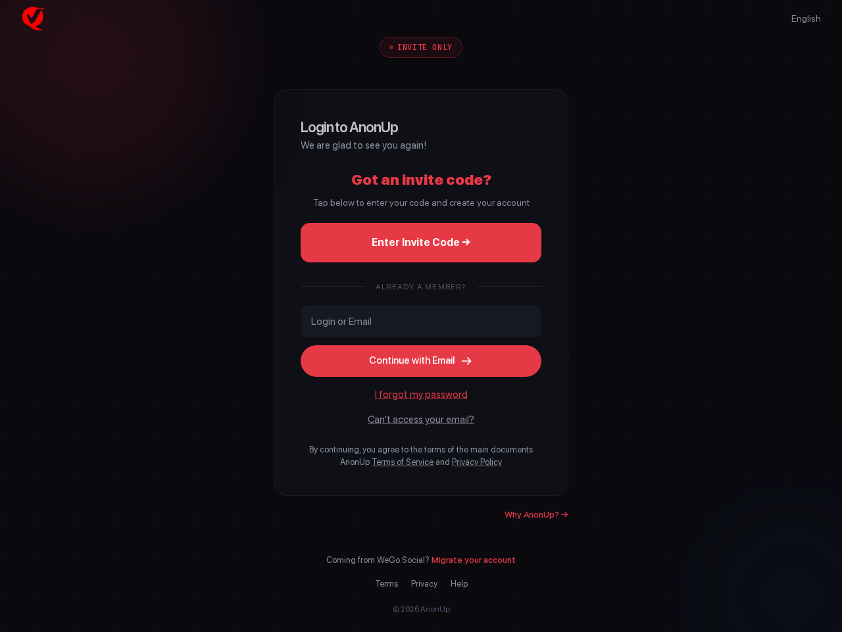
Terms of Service (402, 462)
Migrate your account (474, 560)
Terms (386, 584)
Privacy (424, 584)
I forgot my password (421, 395)
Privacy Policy (477, 462)
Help (459, 584)
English (806, 18)
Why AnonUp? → (536, 515)
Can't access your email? (421, 419)
